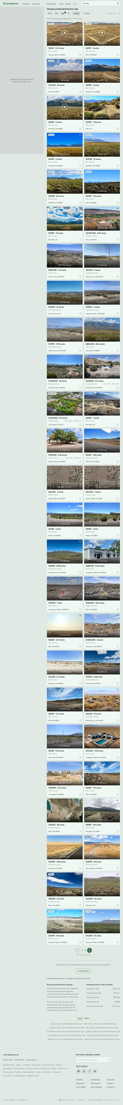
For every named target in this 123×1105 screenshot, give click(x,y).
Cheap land (35, 1065)
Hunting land (45, 1068)
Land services (95, 1083)
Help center (80, 1083)
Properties (26, 4)
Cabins (18, 1065)
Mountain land (8, 1072)
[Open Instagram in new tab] (84, 1071)
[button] (51, 41)
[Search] (118, 3)
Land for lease (19, 1060)
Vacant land (7, 1076)
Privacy (117, 1100)
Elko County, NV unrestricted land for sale (102, 1028)
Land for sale (7, 1060)
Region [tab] (86, 1018)
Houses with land (33, 1068)
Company (110, 1083)
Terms (112, 1100)
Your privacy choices (68, 1100)
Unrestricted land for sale (56, 978)
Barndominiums (8, 1065)
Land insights (81, 1087)
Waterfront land (33, 1076)
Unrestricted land (19, 1076)
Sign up (68, 4)
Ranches (18, 1072)
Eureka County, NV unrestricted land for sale (103, 1031)
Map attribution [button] (22, 1100)
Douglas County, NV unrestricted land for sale (66, 1028)
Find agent (36, 4)
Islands (53, 1068)
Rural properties (28, 1072)
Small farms (46, 1072)
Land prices (111, 1080)
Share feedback (82, 1066)
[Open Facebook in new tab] (78, 1071)
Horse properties (19, 1068)
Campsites (26, 1065)
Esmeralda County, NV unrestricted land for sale (65, 1031)
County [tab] (80, 1018)
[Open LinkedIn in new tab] (95, 1071)
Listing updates (83, 971)
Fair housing (80, 1100)
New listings (98, 1100)
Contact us (110, 1087)
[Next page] (89, 950)
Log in (61, 4)
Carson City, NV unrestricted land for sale (66, 1024)
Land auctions (31, 1060)
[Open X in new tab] (89, 1071)
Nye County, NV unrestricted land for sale (102, 1035)
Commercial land (47, 1065)
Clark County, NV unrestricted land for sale (100, 1024)
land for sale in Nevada (61, 18)
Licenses (106, 1100)
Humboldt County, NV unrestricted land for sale (66, 1035)
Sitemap (90, 1100)
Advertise (79, 1080)
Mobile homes (63, 1068)
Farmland (58, 1065)
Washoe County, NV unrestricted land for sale (101, 1039)
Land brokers (95, 1080)
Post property (51, 4)
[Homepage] (9, 3)
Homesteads (7, 1068)
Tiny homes (56, 1072)
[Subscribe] (109, 1059)
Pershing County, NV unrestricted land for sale (65, 1039)
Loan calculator (96, 1087)
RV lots (38, 1072)
